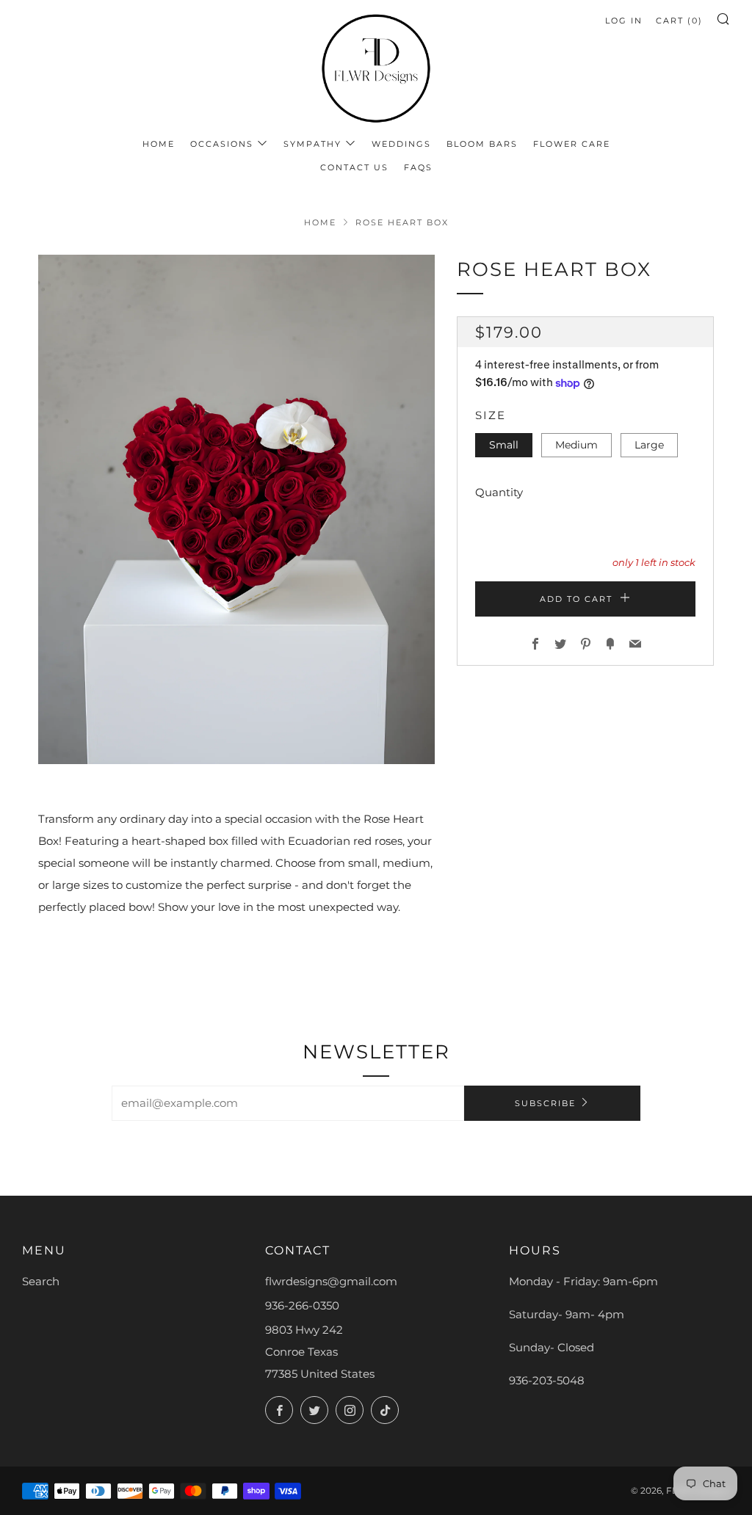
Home (158, 144)
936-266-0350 (302, 1305)
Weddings (401, 144)
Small (503, 445)
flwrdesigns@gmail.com (331, 1281)
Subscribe (545, 1103)
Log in (624, 20)
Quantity (499, 492)
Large (649, 445)
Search (40, 1281)
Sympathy (312, 144)
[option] (236, 509)
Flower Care (571, 144)
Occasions (221, 144)
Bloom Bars (482, 144)
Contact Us (354, 167)
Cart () (679, 20)
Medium (576, 445)
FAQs (418, 167)
